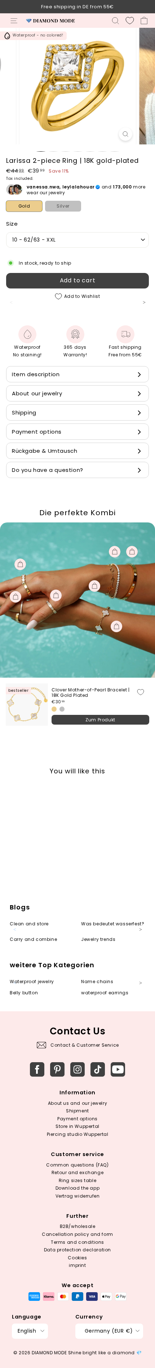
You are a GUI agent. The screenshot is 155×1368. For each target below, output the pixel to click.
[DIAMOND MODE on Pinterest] (57, 1069)
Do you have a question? (47, 470)
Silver (63, 206)
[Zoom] (125, 134)
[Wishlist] (130, 20)
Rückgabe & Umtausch (44, 451)
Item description (36, 374)
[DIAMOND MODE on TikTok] (97, 1069)
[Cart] (144, 20)
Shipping (24, 412)
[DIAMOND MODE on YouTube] (118, 1069)
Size (12, 223)
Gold (24, 206)
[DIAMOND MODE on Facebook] (37, 1069)
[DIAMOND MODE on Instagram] (77, 1069)
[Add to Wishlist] (140, 692)
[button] (147, 306)
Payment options (37, 431)
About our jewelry (37, 393)
